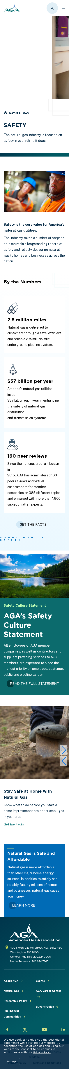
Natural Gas (19, 113)
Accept (12, 1061)
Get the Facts (14, 824)
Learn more (23, 905)
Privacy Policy (42, 1052)
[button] (63, 750)
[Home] (5, 113)
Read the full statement (34, 684)
